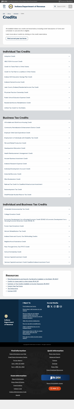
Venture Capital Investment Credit (15, 257)
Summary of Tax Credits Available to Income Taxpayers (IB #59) (28, 284)
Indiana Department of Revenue (30, 6)
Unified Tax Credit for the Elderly (15, 108)
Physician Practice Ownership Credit (16, 92)
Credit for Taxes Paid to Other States (16, 67)
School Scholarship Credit (12, 252)
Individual (16, 13)
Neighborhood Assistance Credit (15, 241)
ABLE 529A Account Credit (13, 61)
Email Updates (18, 385)
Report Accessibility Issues (55, 383)
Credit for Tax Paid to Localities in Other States (19, 72)
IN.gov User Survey (54, 354)
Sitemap (54, 363)
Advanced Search (54, 357)
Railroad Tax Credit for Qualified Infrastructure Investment (23, 184)
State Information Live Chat (17, 354)
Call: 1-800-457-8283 (18, 363)
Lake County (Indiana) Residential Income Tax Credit (21, 87)
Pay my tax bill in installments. (32, 324)
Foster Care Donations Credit (14, 226)
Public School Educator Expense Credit (17, 98)
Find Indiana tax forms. (29, 306)
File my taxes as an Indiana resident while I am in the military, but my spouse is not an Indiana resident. (32, 316)
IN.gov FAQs (54, 367)
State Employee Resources (55, 370)
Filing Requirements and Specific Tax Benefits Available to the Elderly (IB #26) (33, 279)
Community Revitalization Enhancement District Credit (22, 127)
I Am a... (9, 13)
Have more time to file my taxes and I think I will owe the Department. (32, 332)
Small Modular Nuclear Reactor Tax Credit (17, 195)
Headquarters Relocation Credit (14, 148)
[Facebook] (48, 306)
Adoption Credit (9, 56)
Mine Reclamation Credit (12, 179)
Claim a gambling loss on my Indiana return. (31, 327)
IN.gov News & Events (17, 382)
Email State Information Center (17, 357)
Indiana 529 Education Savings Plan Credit (18, 77)
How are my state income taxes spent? (32, 337)
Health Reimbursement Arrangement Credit (18, 153)
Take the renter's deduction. (31, 321)
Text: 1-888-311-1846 (17, 367)
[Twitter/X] (51, 306)
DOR (4, 13)
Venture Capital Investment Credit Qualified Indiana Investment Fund (27, 262)
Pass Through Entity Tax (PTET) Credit (17, 247)
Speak (54, 388)
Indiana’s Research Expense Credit (15, 164)
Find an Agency (17, 360)
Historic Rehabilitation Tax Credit (15, 231)
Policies (55, 360)
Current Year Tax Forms (15, 286)
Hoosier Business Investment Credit (16, 158)
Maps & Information (18, 379)
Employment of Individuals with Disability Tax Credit (21, 138)
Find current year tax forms (16, 38)
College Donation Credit (12, 214)
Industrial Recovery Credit (12, 174)
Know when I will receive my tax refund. (32, 309)
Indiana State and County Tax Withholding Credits (20, 236)
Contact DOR (12, 291)
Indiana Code (18, 389)
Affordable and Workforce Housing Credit (18, 122)
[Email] (61, 306)
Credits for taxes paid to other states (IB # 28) (23, 281)
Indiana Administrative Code (17, 392)
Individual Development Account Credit (17, 169)
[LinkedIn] (58, 306)
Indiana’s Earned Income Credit (14, 82)
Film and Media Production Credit (15, 143)
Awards (18, 395)
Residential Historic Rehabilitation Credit (17, 103)
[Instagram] (55, 306)
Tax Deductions (13, 288)
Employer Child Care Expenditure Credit (17, 133)
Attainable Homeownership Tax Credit (16, 209)
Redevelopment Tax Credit (13, 189)
